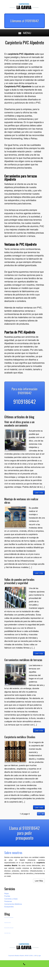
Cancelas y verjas (11, 898)
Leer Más (39, 880)
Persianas (8, 901)
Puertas (7, 896)
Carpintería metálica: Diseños (19, 737)
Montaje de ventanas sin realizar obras (21, 500)
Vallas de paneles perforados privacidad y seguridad (19, 581)
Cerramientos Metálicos (13, 904)
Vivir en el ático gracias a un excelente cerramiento (19, 423)
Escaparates (9, 906)
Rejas (6, 893)
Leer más (39, 492)
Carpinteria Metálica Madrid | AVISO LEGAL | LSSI (22, 955)
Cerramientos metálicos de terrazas (23, 660)
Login (39, 955)
